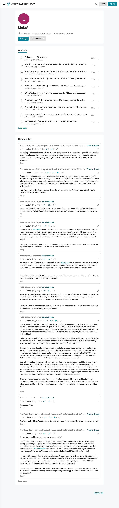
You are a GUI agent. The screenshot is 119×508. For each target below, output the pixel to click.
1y (35, 205)
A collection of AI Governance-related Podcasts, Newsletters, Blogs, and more (61, 100)
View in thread (93, 146)
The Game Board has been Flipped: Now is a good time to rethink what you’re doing (62, 71)
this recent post (39, 449)
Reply (22, 163)
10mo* (37, 172)
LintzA (27, 60)
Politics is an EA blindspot (36, 57)
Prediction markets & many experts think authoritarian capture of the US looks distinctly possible (69, 64)
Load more (22, 128)
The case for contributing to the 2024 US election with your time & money (58, 78)
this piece (36, 229)
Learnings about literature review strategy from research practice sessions (59, 114)
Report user (99, 493)
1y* (36, 226)
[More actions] (98, 58)
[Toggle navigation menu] (4, 4)
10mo (36, 149)
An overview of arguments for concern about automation (51, 121)
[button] (20, 149)
